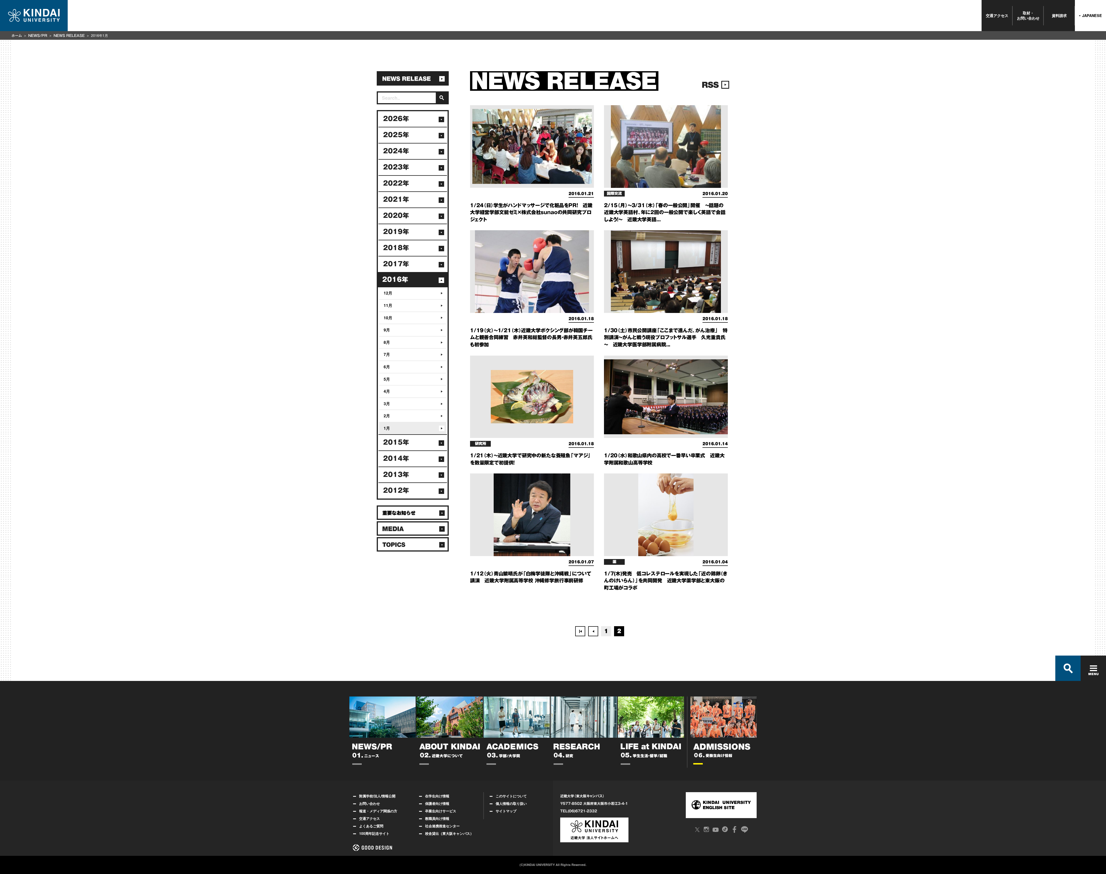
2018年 (396, 248)
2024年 (396, 151)
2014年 (396, 458)
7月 (387, 354)
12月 (388, 293)
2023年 (396, 167)
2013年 (396, 474)
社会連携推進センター (442, 825)
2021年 (396, 199)
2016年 (395, 279)
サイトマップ (506, 810)
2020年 (396, 215)
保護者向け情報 (437, 803)
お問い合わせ (369, 803)
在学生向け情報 (437, 796)
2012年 (396, 490)
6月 (387, 366)
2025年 (396, 135)
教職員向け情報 (437, 818)
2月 (387, 415)
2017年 (396, 264)
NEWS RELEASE (69, 35)
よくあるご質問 (371, 825)
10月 (388, 317)
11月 (388, 305)
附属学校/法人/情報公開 (377, 796)
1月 (387, 428)
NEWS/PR (37, 35)
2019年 (396, 232)
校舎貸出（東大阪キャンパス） (449, 833)
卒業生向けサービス (440, 810)
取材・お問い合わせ (1028, 15)
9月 (387, 330)
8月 (387, 342)
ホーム (17, 35)
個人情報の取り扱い (511, 803)
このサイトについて (511, 796)
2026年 (396, 119)
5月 (387, 379)
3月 (387, 403)
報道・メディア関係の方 (378, 810)
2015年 (396, 442)
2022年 (396, 183)
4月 (387, 391)
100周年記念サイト (374, 833)
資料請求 (1059, 15)
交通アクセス (997, 15)
